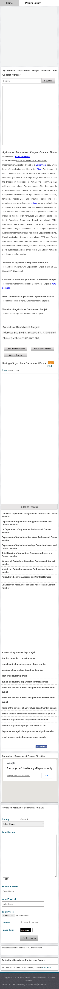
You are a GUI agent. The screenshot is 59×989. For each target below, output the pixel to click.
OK (46, 775)
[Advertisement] (29, 36)
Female (35, 922)
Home (9, 3)
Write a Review (15, 355)
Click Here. (47, 968)
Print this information (42, 349)
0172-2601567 (22, 156)
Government (41, 165)
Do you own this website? (18, 775)
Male (26, 922)
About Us (6, 984)
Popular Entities (33, 3)
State (39, 169)
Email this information (15, 349)
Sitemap (42, 984)
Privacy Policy (18, 984)
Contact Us (31, 984)
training (34, 203)
